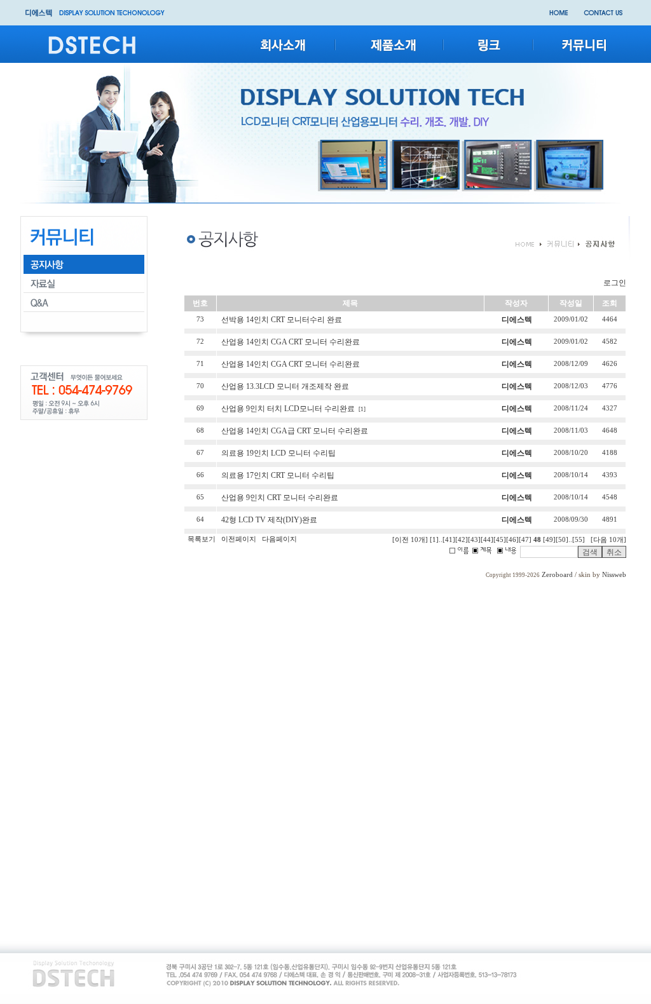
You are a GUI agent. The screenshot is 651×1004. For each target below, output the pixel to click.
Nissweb (614, 574)
